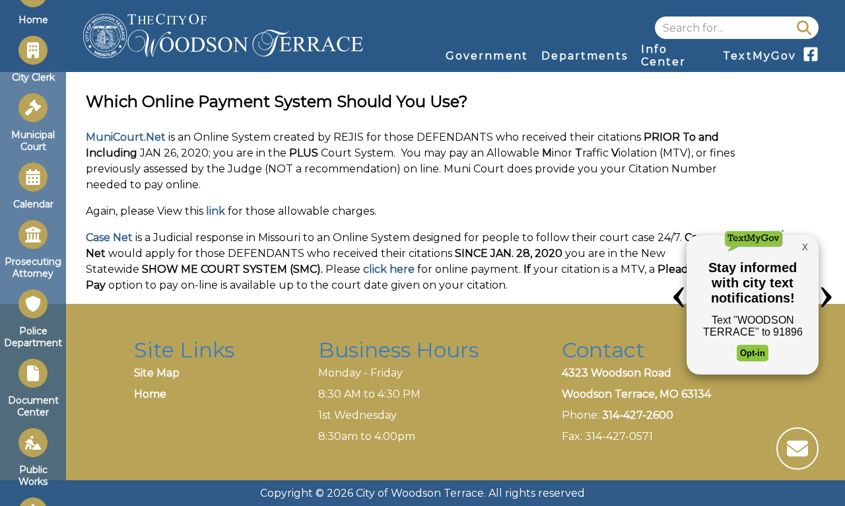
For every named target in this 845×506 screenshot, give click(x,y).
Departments (584, 56)
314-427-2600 (637, 415)
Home (150, 394)
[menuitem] (487, 55)
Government (487, 56)
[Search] (804, 28)
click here (389, 269)
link (215, 211)
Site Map (157, 373)
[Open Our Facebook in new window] (811, 58)
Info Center (663, 55)
